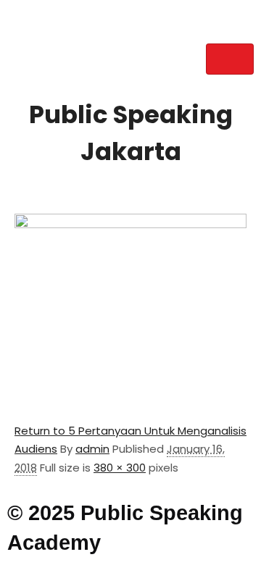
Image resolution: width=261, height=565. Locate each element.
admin (92, 448)
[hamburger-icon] (230, 59)
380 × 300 (120, 467)
